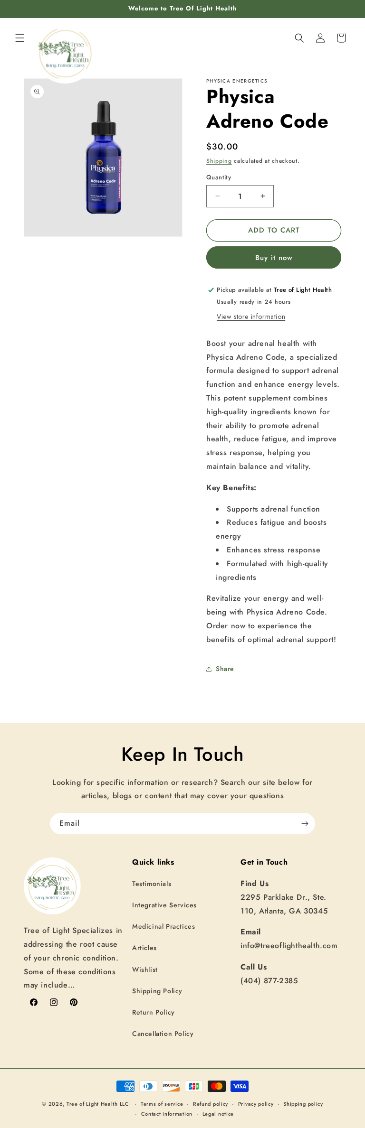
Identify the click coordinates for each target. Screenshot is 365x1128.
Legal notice (218, 1114)
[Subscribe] (304, 823)
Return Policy (153, 1012)
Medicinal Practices (163, 926)
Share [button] (225, 668)
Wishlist (145, 969)
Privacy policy (256, 1104)
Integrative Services (164, 905)
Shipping (219, 161)
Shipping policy (303, 1104)
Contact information (166, 1114)
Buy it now (274, 257)
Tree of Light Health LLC (99, 1104)
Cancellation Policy (162, 1033)
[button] (20, 38)
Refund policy (210, 1104)
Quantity (218, 177)
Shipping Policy (157, 991)
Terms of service (162, 1104)
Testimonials (151, 883)
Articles (144, 947)
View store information (251, 316)
